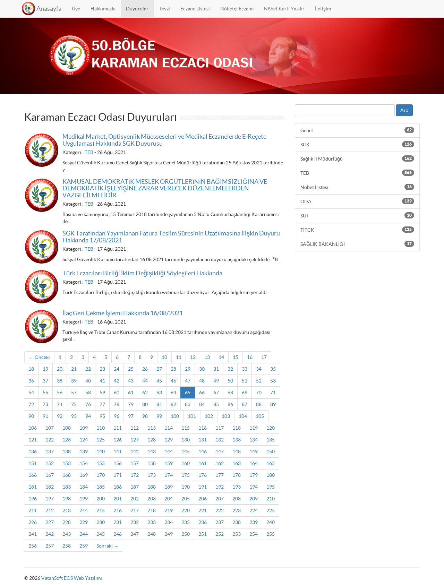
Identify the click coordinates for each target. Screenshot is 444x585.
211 (32, 510)
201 (117, 498)
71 (273, 392)
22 (88, 369)
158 (151, 463)
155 (100, 463)
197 (49, 498)
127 (134, 439)
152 (49, 463)
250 (185, 534)
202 (134, 498)
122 (49, 439)
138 (66, 451)
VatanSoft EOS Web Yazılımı (71, 578)
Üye (76, 8)
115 (185, 428)
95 (102, 416)
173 (151, 475)
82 (173, 404)
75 (74, 404)
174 (168, 475)
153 (66, 463)
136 (32, 451)
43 (131, 381)
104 (243, 416)
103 (226, 416)
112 (134, 428)
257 (49, 546)
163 (236, 463)
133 (236, 439)
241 (32, 534)
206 (202, 498)
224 (253, 510)
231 (117, 522)
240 (270, 522)
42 (116, 381)
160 (185, 463)
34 (259, 369)
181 (32, 487)
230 (100, 522)
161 (202, 463)
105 (260, 416)
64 (173, 392)
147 (219, 451)
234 (168, 522)
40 (88, 381)
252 (219, 534)
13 (207, 357)
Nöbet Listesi (356, 187)
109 (83, 428)
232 (134, 522)
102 (209, 416)
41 (102, 381)
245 (100, 534)
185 (100, 487)
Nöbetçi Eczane (237, 8)
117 (219, 428)
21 (74, 369)
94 (88, 416)
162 (219, 463)
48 (202, 381)
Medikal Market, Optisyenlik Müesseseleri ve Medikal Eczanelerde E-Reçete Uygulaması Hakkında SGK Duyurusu (164, 140)
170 (100, 475)
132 (219, 439)
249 (168, 534)
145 (185, 451)
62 (145, 392)
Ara (404, 110)
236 (202, 522)
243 (66, 534)
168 (66, 475)
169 (83, 475)
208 (236, 498)
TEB (89, 152)
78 (116, 404)
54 (31, 392)
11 (178, 357)
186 (117, 487)
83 (187, 404)
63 (159, 392)
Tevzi (164, 8)
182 (49, 487)
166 (32, 475)
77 (102, 404)
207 (219, 498)
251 (202, 534)
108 (66, 428)
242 (49, 534)
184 (83, 487)
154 (83, 463)
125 (100, 439)
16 (250, 357)
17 (264, 357)
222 (219, 510)
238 (236, 522)
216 (117, 510)
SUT (356, 215)
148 (236, 451)
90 (31, 416)
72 (31, 404)
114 (168, 428)
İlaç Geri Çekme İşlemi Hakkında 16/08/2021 (122, 313)
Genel (356, 130)
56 (59, 392)
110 (100, 428)
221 (202, 510)
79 (131, 404)
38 (59, 381)
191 (202, 487)
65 (187, 392)
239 (253, 522)
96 (116, 416)
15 (235, 357)
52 (259, 381)
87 (244, 404)
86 (230, 404)
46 (173, 381)
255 (270, 534)
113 (151, 428)
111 (117, 428)
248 (151, 534)
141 (117, 451)
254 (253, 534)
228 (66, 522)
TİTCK (356, 230)
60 (116, 392)
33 (244, 369)
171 (117, 475)
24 (116, 369)
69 (244, 392)
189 (168, 487)
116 (202, 428)
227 (49, 522)
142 (134, 451)
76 (88, 404)
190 (185, 487)
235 (185, 522)
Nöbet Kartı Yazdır (284, 8)
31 (216, 369)
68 (230, 392)
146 (202, 451)
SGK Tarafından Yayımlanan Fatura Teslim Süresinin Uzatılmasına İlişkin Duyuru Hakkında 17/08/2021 (171, 237)
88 (259, 404)
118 (236, 428)
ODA (356, 201)
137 (49, 451)
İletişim (323, 8)
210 (270, 498)
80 (145, 404)
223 (236, 510)
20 (59, 369)
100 (175, 416)
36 (31, 381)
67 (216, 392)
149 (253, 451)
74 (59, 404)
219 (168, 510)
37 (45, 381)
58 (88, 392)
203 (151, 498)
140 (100, 451)
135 (270, 439)
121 (32, 439)
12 (193, 357)
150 (270, 451)
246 (117, 534)
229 (83, 522)
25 (131, 369)
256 (32, 546)
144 (168, 451)
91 (45, 416)
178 (236, 475)
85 (216, 404)
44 (145, 381)
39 (74, 381)
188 (151, 487)
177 (219, 475)
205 (185, 498)
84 (202, 404)
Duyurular (137, 8)
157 (134, 463)
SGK (356, 144)
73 (45, 404)
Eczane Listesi (195, 8)
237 (219, 522)
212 (49, 510)
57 (74, 392)
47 (187, 381)
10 (164, 357)
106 (32, 428)
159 (168, 463)
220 (185, 510)
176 (202, 475)
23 (102, 369)
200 (100, 498)
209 (253, 498)
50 (230, 381)
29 (187, 369)
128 (151, 439)
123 (66, 439)
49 (216, 381)
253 (236, 534)
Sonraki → (107, 546)
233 (151, 522)
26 (145, 369)
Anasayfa (48, 8)
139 (83, 451)
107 (49, 428)
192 (219, 487)
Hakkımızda (103, 8)
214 (83, 510)
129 (168, 439)
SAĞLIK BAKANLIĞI (356, 244)
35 (273, 369)
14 (221, 357)
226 (32, 522)
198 (66, 498)
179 (253, 475)
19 (45, 369)
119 (253, 428)
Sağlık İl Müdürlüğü (356, 159)
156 (117, 463)
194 (253, 487)
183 (66, 487)
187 (134, 487)
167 (49, 475)
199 (83, 498)
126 (117, 439)
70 (259, 392)
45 (159, 381)
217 (134, 510)
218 (151, 510)
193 (236, 487)
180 (270, 475)
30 (202, 369)
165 (270, 463)
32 (230, 369)
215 (100, 510)
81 (159, 404)
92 (59, 416)
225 (270, 510)
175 (185, 475)
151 (32, 463)
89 (273, 404)
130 (185, 439)
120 (270, 428)
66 (202, 392)
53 (273, 381)
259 (83, 546)
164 (253, 463)
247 (134, 534)
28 (173, 369)
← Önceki (39, 357)
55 (45, 392)
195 (270, 487)
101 (192, 416)
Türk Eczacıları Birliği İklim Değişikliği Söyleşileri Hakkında (142, 273)
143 (151, 451)
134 (253, 439)
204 (168, 498)
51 (244, 381)
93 (74, 416)
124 (83, 439)
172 (134, 475)
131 (202, 439)
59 (102, 392)
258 (66, 546)
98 (145, 416)
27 (159, 369)
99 (159, 416)
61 (131, 392)
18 (31, 369)
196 (32, 498)
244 (83, 534)
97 (131, 416)
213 (66, 510)
